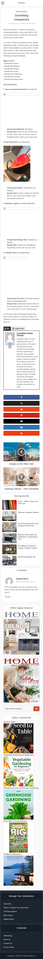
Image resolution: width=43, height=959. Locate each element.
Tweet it (6, 319)
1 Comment (12, 23)
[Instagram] (13, 343)
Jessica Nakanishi (28, 203)
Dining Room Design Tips (27, 557)
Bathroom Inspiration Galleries (28, 512)
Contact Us (8, 943)
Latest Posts (19, 328)
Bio (8, 328)
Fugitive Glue (24, 253)
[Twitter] (6, 343)
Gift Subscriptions (10, 911)
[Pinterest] (9, 346)
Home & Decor (21, 11)
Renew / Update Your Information (16, 908)
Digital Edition (9, 919)
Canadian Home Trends (27, 23)
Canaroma (26, 142)
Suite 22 (34, 89)
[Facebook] (9, 343)
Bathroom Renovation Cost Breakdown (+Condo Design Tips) (27, 537)
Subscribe (7, 904)
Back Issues (8, 915)
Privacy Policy (9, 947)
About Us (7, 939)
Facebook (23, 319)
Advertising (8, 936)
